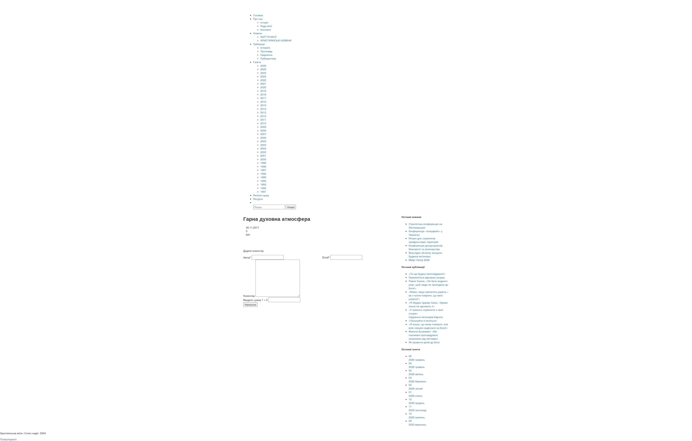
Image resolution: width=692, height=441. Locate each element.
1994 (263, 181)
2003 (263, 148)
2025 (263, 69)
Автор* (247, 257)
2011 (263, 119)
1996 (263, 173)
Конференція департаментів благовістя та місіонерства (425, 247)
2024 (263, 73)
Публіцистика (268, 58)
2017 (263, 98)
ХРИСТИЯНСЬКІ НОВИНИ (275, 40)
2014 (263, 109)
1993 (263, 184)
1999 (263, 163)
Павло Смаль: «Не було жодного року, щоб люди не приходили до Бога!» (428, 284)
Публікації (259, 44)
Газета (257, 62)
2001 (263, 155)
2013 (263, 112)
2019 (263, 91)
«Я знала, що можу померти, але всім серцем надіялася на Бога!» (428, 326)
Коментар (249, 295)
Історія (264, 22)
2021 (263, 83)
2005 (263, 141)
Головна (258, 15)
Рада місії (266, 26)
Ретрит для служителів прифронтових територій (423, 240)
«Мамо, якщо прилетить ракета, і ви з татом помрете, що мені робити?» (428, 295)
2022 (263, 80)
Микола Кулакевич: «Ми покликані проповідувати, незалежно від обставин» (423, 335)
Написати (250, 304)
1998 (263, 166)
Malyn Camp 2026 (419, 260)
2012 (263, 116)
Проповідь (266, 51)
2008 (263, 130)
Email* (326, 257)
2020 (263, 87)
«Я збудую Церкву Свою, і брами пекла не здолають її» (428, 304)
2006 (263, 137)
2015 (263, 105)
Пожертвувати (8, 439)
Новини (257, 33)
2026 (263, 65)
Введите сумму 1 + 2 (255, 300)
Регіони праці (261, 195)
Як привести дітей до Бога (424, 342)
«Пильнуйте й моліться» (423, 320)
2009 (263, 127)
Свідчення (266, 55)
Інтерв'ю (265, 47)
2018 (263, 94)
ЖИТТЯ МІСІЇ (268, 37)
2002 (263, 152)
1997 (263, 170)
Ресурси (258, 199)
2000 (263, 159)
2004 (263, 145)
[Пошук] (254, 202)
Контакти (265, 29)
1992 (263, 188)
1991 (263, 191)
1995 (263, 177)
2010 (263, 123)
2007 (263, 134)
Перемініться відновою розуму (427, 277)
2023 (263, 76)
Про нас (258, 19)
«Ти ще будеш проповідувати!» (427, 274)
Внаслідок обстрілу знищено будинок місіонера (425, 254)
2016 (263, 101)
